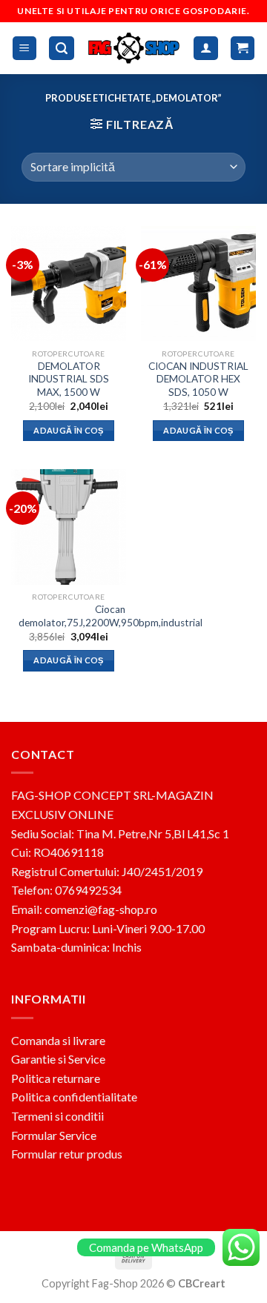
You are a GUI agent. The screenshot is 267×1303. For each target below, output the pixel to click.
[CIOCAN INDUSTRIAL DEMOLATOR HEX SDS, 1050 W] (198, 283)
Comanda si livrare (58, 1040)
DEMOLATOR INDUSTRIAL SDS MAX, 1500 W (68, 379)
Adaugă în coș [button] (68, 430)
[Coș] (243, 48)
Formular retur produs (66, 1154)
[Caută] (61, 48)
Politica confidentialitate (74, 1097)
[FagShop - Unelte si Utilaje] (134, 47)
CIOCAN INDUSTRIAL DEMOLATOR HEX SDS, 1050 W (198, 379)
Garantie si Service (58, 1059)
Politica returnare (55, 1078)
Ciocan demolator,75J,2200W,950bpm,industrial (110, 616)
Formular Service (53, 1135)
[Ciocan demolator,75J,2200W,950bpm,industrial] (68, 526)
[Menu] (25, 48)
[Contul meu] (206, 48)
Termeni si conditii (57, 1116)
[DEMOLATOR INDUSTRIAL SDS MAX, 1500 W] (68, 283)
